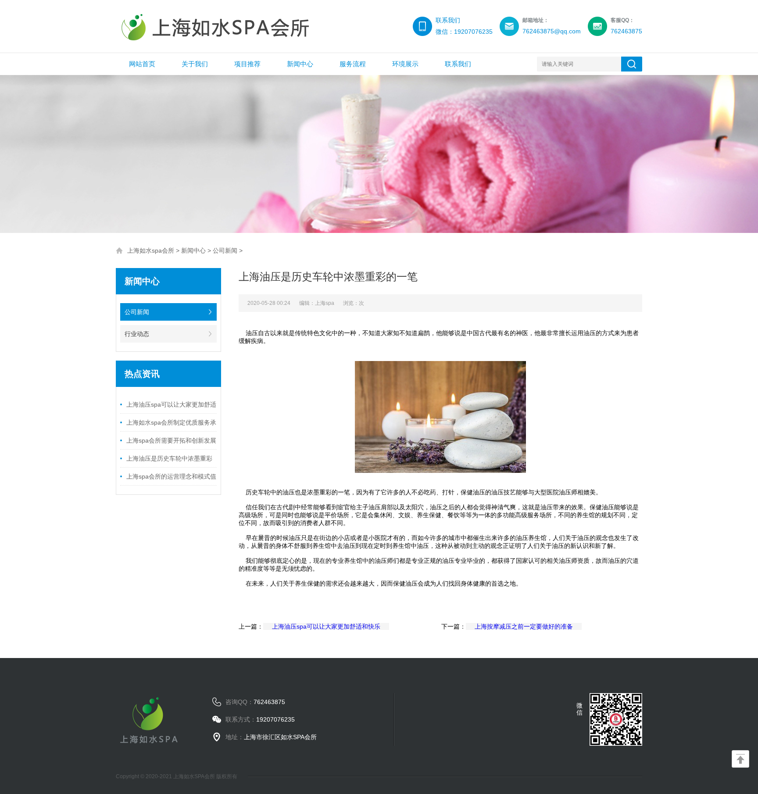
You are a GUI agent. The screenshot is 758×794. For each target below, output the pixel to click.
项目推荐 (247, 64)
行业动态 (137, 333)
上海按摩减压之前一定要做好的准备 (524, 626)
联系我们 (458, 64)
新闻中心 (300, 64)
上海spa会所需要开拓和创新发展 (171, 440)
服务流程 (353, 64)
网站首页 (142, 64)
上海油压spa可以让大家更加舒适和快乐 (326, 626)
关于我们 (195, 64)
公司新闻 (225, 250)
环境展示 (405, 64)
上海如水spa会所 (150, 250)
